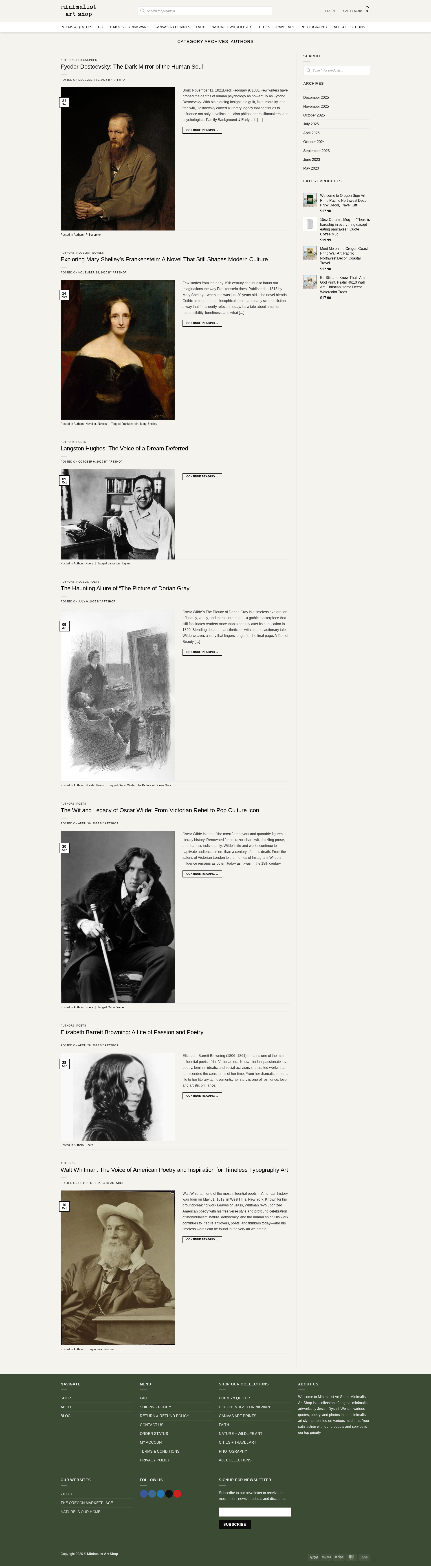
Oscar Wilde (126, 785)
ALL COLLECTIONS (349, 27)
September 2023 (316, 151)
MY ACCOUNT (152, 1442)
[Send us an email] (169, 1494)
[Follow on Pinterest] (177, 1494)
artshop (120, 79)
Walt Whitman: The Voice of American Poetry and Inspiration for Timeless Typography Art (174, 1169)
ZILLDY (67, 1494)
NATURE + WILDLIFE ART (232, 27)
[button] (356, 10)
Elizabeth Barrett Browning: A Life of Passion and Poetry (132, 1032)
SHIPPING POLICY (155, 1407)
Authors (68, 60)
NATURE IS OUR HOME (81, 1512)
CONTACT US (151, 1425)
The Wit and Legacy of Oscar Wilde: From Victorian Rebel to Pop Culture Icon (160, 810)
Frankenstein (129, 423)
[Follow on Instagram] (152, 1494)
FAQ (143, 1398)
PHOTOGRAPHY (314, 27)
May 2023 (311, 168)
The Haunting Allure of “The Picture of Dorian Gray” (126, 588)
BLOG (65, 1416)
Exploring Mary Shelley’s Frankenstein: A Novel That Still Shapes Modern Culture (164, 259)
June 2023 (311, 159)
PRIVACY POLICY (155, 1460)
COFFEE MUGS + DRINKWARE (123, 27)
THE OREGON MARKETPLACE (87, 1503)
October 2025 (314, 115)
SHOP (66, 1398)
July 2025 (311, 124)
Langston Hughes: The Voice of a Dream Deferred (124, 448)
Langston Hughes (119, 563)
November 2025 (316, 106)
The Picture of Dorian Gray (153, 785)
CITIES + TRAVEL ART (277, 27)
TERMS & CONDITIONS (160, 1451)
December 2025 (316, 97)
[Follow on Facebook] (144, 1494)
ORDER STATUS (154, 1434)
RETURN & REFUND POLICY (164, 1416)
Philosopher (86, 60)
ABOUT (67, 1407)
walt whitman (106, 1349)
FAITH (201, 27)
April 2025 (311, 133)
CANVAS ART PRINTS (172, 27)
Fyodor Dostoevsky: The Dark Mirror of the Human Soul (132, 66)
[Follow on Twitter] (161, 1494)
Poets (81, 442)
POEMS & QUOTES (76, 27)
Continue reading (202, 130)
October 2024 (314, 142)
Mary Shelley (148, 423)
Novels (98, 252)
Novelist (83, 252)
